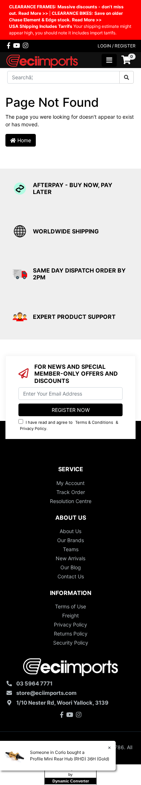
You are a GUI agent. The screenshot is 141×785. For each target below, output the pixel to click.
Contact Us (70, 576)
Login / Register (117, 45)
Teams (70, 549)
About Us (70, 531)
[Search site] (126, 77)
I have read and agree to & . (69, 425)
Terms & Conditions (94, 422)
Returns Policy (70, 633)
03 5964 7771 (34, 683)
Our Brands (70, 540)
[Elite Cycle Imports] (42, 59)
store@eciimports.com (46, 692)
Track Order (70, 492)
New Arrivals (70, 558)
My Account (70, 483)
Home (23, 140)
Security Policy (70, 643)
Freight (70, 615)
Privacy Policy (33, 428)
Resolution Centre (70, 501)
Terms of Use (70, 606)
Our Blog (70, 567)
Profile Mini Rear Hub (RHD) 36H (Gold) (69, 758)
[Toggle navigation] (109, 60)
